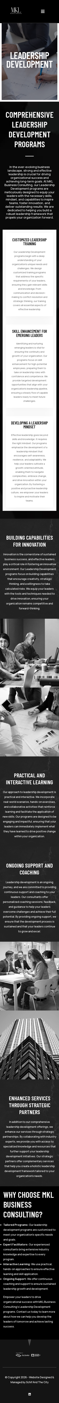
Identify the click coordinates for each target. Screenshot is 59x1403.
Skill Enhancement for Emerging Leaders (29, 333)
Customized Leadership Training (29, 241)
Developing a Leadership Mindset (29, 425)
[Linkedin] (29, 1394)
